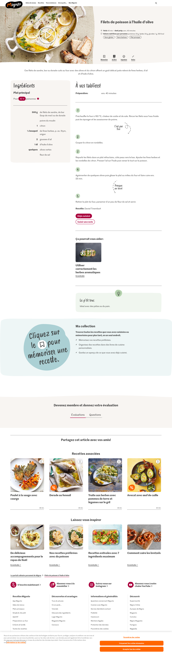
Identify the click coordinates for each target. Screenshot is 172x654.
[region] (86, 643)
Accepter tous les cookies (131, 649)
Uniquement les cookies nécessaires (131, 643)
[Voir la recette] (27, 484)
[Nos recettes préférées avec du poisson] (66, 545)
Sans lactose (122, 37)
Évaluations (78, 414)
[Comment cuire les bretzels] (144, 545)
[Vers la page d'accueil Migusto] (14, 3)
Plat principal (135, 37)
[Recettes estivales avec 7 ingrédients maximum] (105, 545)
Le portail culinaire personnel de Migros (26, 575)
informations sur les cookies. (16, 642)
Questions (95, 414)
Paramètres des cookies (100, 629)
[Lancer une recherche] (156, 3)
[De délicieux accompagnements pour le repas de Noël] (27, 545)
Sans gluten (108, 37)
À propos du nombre (38, 99)
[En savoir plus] (88, 270)
